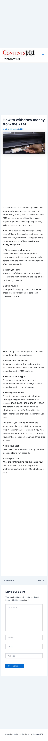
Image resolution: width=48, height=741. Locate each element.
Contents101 (11, 59)
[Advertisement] (24, 24)
